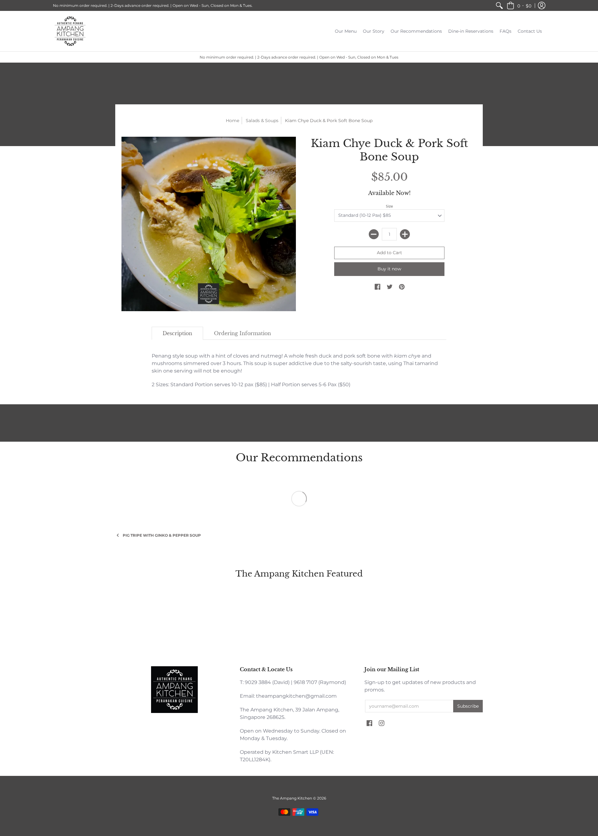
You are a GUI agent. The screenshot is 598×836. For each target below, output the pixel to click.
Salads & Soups (262, 120)
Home (232, 120)
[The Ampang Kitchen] (70, 31)
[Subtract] (374, 234)
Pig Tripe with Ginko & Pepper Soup (162, 535)
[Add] (405, 234)
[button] (519, 5)
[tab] (177, 333)
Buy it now (389, 269)
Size (389, 206)
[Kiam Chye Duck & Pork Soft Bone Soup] (208, 224)
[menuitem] (499, 5)
